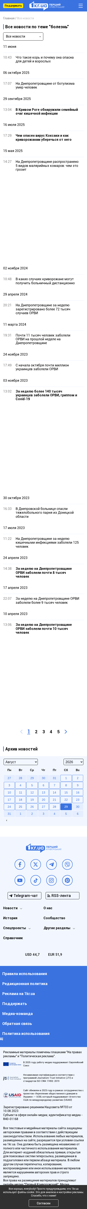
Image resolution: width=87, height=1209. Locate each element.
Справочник (13, 938)
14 (54, 792)
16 (77, 792)
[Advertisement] (43, 218)
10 (9, 792)
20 (43, 799)
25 (20, 806)
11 (20, 792)
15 (66, 792)
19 (32, 799)
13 (43, 792)
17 (9, 799)
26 (32, 806)
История (10, 918)
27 (43, 806)
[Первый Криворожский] (46, 5)
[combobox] (23, 36)
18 (20, 799)
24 (9, 806)
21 (54, 799)
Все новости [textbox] (15, 36)
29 (66, 806)
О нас (48, 908)
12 (32, 792)
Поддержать (13, 5)
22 (66, 799)
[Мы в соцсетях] (20, 864)
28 (54, 806)
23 (77, 799)
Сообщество (54, 918)
